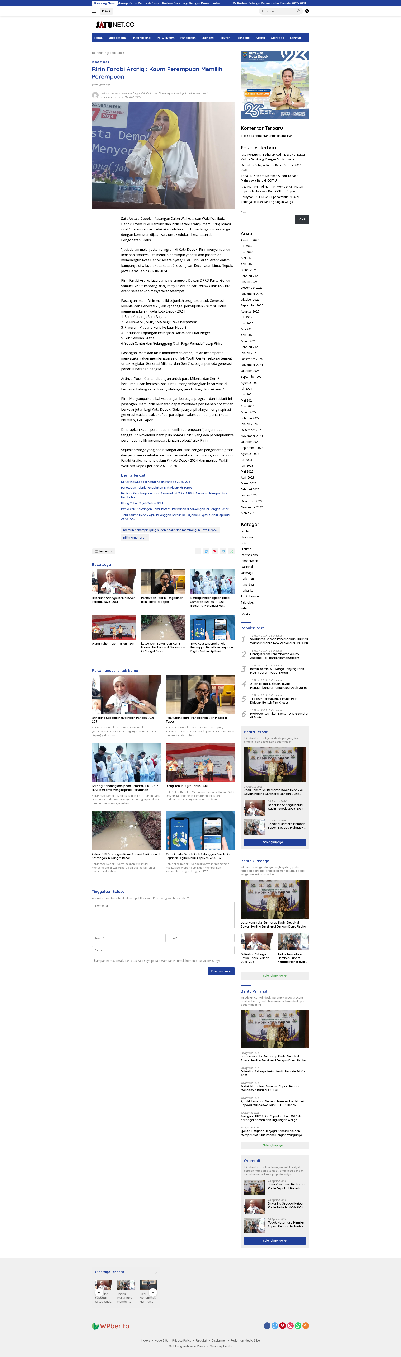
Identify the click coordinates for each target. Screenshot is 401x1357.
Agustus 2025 (250, 311)
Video (244, 608)
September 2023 (252, 448)
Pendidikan (188, 38)
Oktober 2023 (250, 442)
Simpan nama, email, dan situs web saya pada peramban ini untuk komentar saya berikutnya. (158, 961)
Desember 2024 (252, 359)
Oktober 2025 (250, 299)
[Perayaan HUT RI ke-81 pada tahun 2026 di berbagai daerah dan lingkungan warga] (148, 1285)
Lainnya (295, 38)
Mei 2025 (247, 329)
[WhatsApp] (298, 1326)
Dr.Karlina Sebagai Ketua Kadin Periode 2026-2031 (210, 3)
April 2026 (247, 264)
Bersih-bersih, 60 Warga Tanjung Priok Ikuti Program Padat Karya (277, 671)
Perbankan (248, 590)
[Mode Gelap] (307, 11)
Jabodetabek (117, 38)
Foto (244, 543)
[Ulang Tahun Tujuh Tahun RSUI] (114, 627)
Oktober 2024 (250, 371)
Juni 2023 (247, 466)
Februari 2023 (250, 489)
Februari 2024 (250, 418)
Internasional (142, 38)
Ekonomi (208, 38)
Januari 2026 (249, 282)
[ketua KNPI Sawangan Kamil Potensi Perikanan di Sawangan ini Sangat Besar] (163, 627)
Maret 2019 (248, 513)
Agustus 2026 (250, 240)
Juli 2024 (246, 388)
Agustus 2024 (250, 383)
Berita (245, 531)
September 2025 (252, 305)
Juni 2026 (247, 252)
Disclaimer (219, 1340)
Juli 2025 (246, 317)
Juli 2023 (246, 460)
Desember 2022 (252, 501)
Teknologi (243, 38)
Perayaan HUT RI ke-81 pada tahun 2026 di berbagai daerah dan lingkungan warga (271, 1118)
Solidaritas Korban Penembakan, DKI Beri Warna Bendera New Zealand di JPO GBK (279, 641)
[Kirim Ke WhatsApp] (231, 551)
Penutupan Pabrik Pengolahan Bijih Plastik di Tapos (156, 487)
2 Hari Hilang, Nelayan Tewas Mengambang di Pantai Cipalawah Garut (278, 685)
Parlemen (247, 579)
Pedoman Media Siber (246, 1340)
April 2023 (247, 477)
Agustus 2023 (250, 454)
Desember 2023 (252, 430)
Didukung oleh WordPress (187, 1346)
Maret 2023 (248, 483)
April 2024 (247, 406)
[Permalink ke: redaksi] (95, 95)
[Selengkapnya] (155, 1273)
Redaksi (201, 1340)
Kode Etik (161, 1340)
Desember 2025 (252, 288)
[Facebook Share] (198, 551)
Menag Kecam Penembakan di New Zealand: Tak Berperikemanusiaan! (274, 656)
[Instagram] (290, 1326)
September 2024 (252, 377)
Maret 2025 (248, 341)
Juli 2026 (246, 246)
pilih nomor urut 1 (198, 93)
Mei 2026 (247, 258)
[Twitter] (275, 1326)
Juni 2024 (247, 394)
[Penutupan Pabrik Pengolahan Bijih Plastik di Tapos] (163, 581)
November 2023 (252, 436)
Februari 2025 (250, 347)
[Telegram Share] (223, 551)
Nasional (247, 567)
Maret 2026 (248, 270)
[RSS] (305, 1326)
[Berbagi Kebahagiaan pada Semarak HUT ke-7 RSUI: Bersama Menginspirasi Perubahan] (212, 581)
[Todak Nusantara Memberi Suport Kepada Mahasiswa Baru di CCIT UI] (254, 827)
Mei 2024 (247, 400)
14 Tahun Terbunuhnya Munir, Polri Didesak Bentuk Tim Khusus (273, 700)
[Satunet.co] (115, 24)
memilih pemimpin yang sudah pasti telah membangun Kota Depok (149, 93)
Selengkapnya (273, 842)
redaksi (105, 93)
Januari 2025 (249, 353)
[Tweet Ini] (206, 551)
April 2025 (247, 335)
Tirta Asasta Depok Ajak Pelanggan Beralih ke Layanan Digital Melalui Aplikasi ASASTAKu (175, 517)
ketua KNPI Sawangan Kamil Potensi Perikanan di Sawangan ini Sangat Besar (175, 509)
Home (98, 38)
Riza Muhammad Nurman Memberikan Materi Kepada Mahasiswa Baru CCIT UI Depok (272, 1103)
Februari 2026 (250, 276)
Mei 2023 (247, 471)
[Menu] (95, 11)
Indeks (106, 11)
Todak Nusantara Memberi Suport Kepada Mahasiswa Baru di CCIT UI (287, 826)
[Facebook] (267, 1326)
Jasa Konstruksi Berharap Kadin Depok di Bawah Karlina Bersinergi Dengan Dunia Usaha (273, 792)
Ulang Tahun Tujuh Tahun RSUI (142, 503)
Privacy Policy (181, 1340)
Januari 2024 (249, 424)
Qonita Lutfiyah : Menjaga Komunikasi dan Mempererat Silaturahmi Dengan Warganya (271, 1133)
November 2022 (252, 507)
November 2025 (252, 294)
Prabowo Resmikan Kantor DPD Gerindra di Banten (279, 715)
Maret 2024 (248, 412)
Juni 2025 (247, 323)
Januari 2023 (249, 495)
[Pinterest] (282, 1326)
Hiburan (225, 38)
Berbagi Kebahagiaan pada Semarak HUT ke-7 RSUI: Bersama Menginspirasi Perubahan (174, 495)
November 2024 (252, 365)
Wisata (260, 38)
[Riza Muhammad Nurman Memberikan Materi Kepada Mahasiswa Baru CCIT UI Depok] (126, 1285)
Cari (243, 212)
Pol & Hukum (166, 38)
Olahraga (277, 38)
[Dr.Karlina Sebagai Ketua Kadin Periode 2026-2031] (114, 581)
